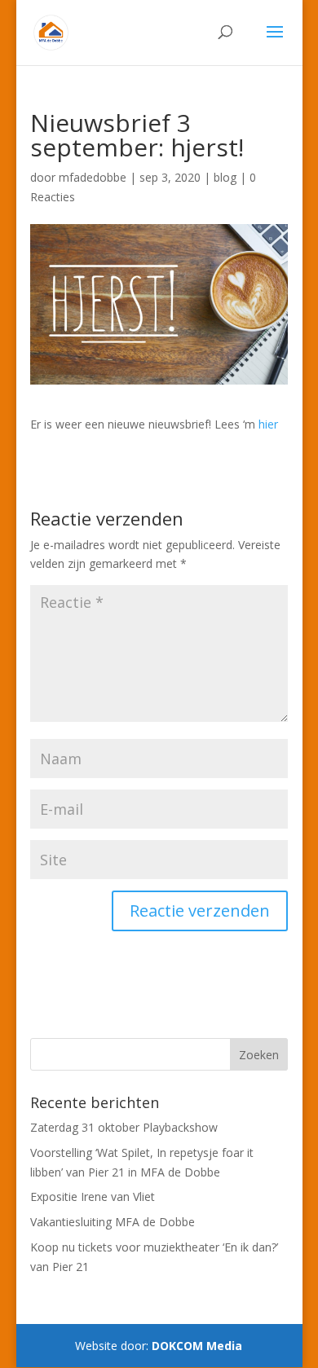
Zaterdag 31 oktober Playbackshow (124, 1127)
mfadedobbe (92, 177)
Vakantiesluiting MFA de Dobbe (112, 1221)
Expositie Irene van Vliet (92, 1196)
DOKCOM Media (197, 1345)
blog (225, 177)
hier (268, 424)
